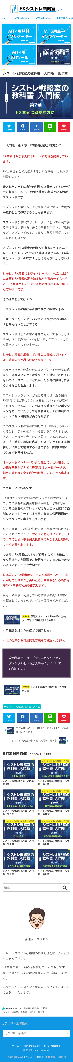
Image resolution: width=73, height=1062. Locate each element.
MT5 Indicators (43, 18)
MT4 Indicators (22, 18)
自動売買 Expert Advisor (36, 1050)
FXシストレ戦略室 (34, 1056)
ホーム (6, 18)
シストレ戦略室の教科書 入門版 (23, 706)
